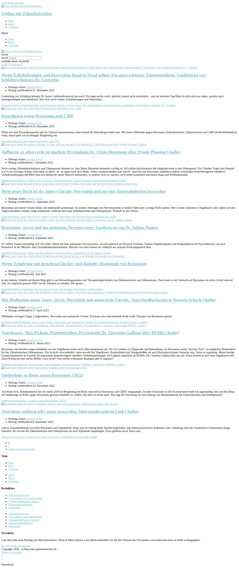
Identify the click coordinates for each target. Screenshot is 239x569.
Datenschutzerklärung (20, 504)
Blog (11, 20)
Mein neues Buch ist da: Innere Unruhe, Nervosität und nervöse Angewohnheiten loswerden (83, 191)
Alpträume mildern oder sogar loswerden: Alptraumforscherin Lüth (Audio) (70, 411)
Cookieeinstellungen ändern (23, 501)
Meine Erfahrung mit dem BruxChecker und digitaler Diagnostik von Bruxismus (74, 263)
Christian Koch (34, 87)
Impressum (14, 507)
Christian (13, 27)
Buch (11, 24)
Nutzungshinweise (18, 495)
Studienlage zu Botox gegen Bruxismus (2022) (42, 375)
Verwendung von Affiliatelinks (25, 498)
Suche (4, 57)
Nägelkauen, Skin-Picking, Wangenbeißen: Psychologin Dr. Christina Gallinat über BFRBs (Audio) (90, 332)
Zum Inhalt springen (12, 2)
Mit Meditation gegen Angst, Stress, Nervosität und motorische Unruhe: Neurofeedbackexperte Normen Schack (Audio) (108, 300)
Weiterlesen (88, 105)
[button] (119, 33)
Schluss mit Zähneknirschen (26, 13)
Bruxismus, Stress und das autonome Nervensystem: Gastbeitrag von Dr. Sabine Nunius (79, 227)
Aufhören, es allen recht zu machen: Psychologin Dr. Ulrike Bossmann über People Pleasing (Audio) (91, 152)
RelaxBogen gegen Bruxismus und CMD (37, 116)
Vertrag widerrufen (11, 552)
